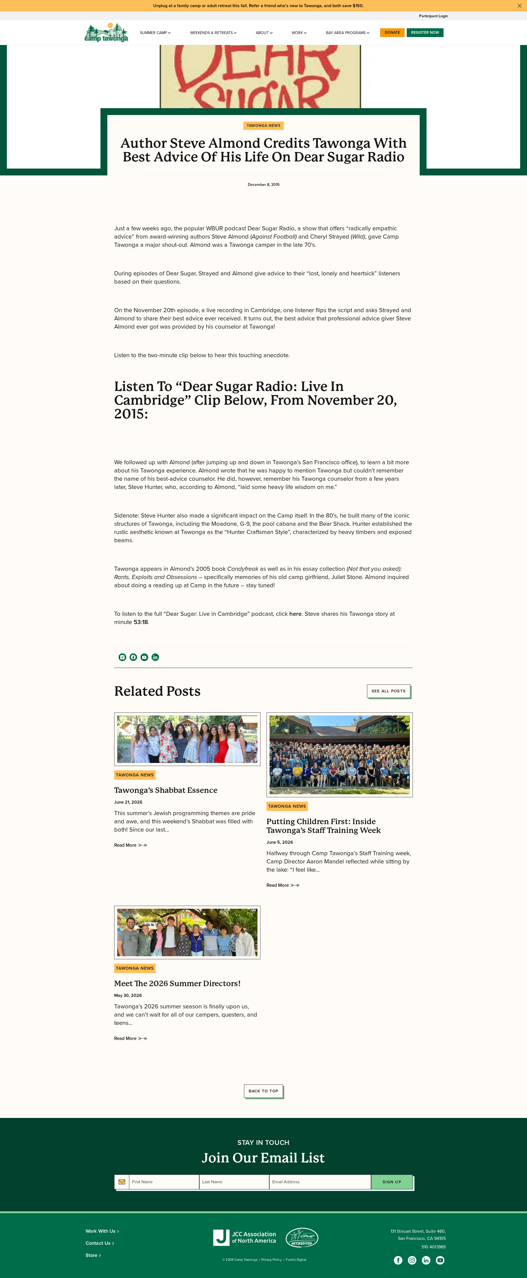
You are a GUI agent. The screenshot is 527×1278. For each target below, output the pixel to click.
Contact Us (98, 1243)
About (262, 32)
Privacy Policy (271, 1260)
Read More (125, 847)
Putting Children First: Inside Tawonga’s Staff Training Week (324, 826)
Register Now (425, 32)
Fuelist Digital (296, 1260)
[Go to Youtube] (440, 1260)
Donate (392, 32)
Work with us (101, 1231)
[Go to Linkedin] (426, 1260)
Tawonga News (264, 125)
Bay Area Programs (346, 32)
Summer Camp (153, 32)
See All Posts (389, 691)
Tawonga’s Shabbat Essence (165, 790)
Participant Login (433, 16)
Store (92, 1255)
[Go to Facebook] (398, 1260)
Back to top (264, 1091)
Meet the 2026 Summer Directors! (177, 983)
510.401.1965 (434, 1247)
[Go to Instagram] (412, 1260)
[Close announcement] (520, 6)
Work (297, 32)
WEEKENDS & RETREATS (211, 32)
